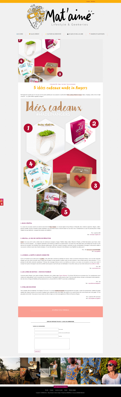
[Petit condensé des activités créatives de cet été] (30, 371)
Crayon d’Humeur (63, 275)
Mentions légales (72, 390)
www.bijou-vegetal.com (95, 234)
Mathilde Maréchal (80, 392)
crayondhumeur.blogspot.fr (94, 283)
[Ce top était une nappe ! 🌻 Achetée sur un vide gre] (71, 371)
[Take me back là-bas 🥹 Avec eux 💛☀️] (10, 371)
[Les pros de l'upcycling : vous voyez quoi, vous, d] (91, 371)
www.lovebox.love (96, 268)
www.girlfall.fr (97, 251)
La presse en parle (59, 390)
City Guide (63, 84)
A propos (88, 1)
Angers (59, 84)
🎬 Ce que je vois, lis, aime (75, 34)
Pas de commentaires (71, 84)
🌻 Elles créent (34, 34)
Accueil (46, 390)
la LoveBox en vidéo (94, 263)
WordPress (69, 392)
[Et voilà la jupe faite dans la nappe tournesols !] (50, 371)
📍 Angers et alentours (96, 34)
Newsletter (93, 1)
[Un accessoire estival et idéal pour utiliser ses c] (111, 371)
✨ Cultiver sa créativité (53, 34)
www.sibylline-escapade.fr (94, 298)
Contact (65, 390)
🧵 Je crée (19, 34)
